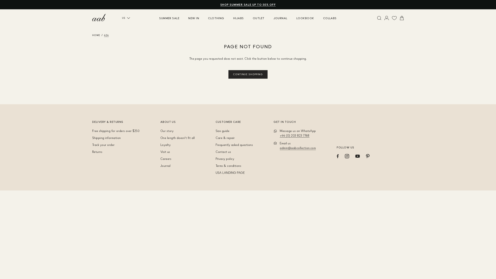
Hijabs (238, 18)
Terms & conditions (228, 166)
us (124, 18)
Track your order (103, 145)
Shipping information (106, 138)
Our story (167, 131)
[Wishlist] (394, 18)
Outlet (259, 18)
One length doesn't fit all (177, 138)
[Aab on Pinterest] (367, 156)
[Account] (386, 18)
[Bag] (402, 18)
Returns (97, 152)
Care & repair (225, 138)
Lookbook (305, 18)
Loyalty (165, 145)
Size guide (223, 131)
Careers (165, 159)
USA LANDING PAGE (230, 172)
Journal (281, 18)
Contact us (223, 152)
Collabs (330, 18)
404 (106, 35)
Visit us (165, 152)
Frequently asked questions (234, 145)
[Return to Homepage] (99, 18)
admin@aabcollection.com (298, 148)
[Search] (379, 18)
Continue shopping (248, 74)
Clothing (216, 18)
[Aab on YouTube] (357, 156)
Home (96, 35)
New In (193, 18)
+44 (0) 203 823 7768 (294, 135)
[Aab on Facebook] (338, 156)
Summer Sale (169, 18)
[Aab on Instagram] (347, 156)
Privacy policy (225, 159)
